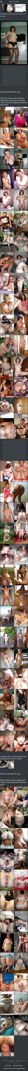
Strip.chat (18, 11)
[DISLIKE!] (7, 19)
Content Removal (18, 1065)
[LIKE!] (1, 19)
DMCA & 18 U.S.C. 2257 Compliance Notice (14, 1068)
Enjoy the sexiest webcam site (20, 7)
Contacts (9, 1065)
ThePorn (14, 1)
